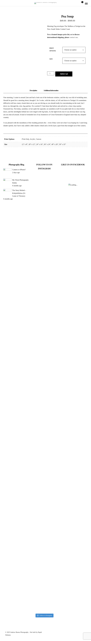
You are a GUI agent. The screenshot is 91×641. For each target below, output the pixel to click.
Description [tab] (33, 90)
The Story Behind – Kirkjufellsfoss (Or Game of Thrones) (19, 193)
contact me (74, 37)
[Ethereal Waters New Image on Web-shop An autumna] (53, 371)
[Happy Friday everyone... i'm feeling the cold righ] (35, 199)
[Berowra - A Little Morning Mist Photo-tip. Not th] (44, 356)
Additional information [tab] (51, 90)
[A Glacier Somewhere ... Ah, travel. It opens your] (44, 228)
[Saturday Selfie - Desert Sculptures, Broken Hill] (35, 487)
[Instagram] (7, 4)
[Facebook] (4, 4)
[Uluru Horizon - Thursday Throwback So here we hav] (53, 532)
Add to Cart (64, 74)
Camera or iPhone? (19, 170)
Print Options (52, 49)
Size (51, 59)
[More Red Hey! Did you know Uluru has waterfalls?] (44, 476)
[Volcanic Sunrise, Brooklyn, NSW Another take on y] (53, 232)
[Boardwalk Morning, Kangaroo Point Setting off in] (35, 351)
